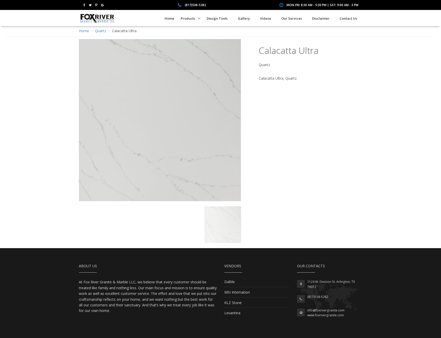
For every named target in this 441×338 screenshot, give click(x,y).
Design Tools (217, 18)
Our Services (291, 18)
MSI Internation (237, 292)
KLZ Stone (233, 302)
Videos (265, 18)
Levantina (232, 312)
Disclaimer (320, 18)
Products (188, 18)
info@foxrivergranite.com (326, 310)
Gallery (244, 18)
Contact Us (348, 18)
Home (169, 18)
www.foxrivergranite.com (325, 315)
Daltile (229, 281)
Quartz (100, 30)
